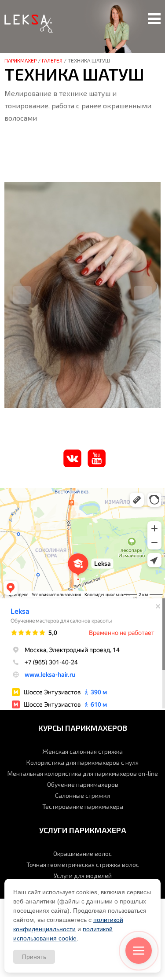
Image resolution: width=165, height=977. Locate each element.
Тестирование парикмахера (82, 806)
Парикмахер (20, 60)
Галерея (52, 60)
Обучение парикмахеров (82, 784)
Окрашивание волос (82, 853)
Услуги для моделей (83, 875)
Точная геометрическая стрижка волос (82, 864)
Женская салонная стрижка (82, 751)
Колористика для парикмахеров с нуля (82, 762)
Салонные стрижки (82, 795)
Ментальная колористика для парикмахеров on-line (82, 773)
